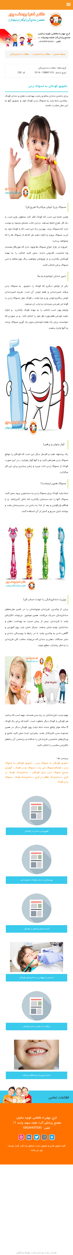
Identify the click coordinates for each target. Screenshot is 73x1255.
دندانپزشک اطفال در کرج (48, 777)
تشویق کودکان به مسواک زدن (51, 763)
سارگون (20, 1252)
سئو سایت (36, 1252)
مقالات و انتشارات (41, 54)
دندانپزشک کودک (24, 777)
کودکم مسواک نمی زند (49, 767)
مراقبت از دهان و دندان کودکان (36, 1026)
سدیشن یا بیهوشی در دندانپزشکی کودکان (36, 977)
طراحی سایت (50, 1252)
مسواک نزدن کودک (25, 767)
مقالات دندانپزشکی (19, 54)
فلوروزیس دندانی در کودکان (36, 831)
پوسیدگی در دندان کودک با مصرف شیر (36, 880)
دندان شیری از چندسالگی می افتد (37, 1075)
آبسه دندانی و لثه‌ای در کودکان (36, 929)
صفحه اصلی (59, 54)
